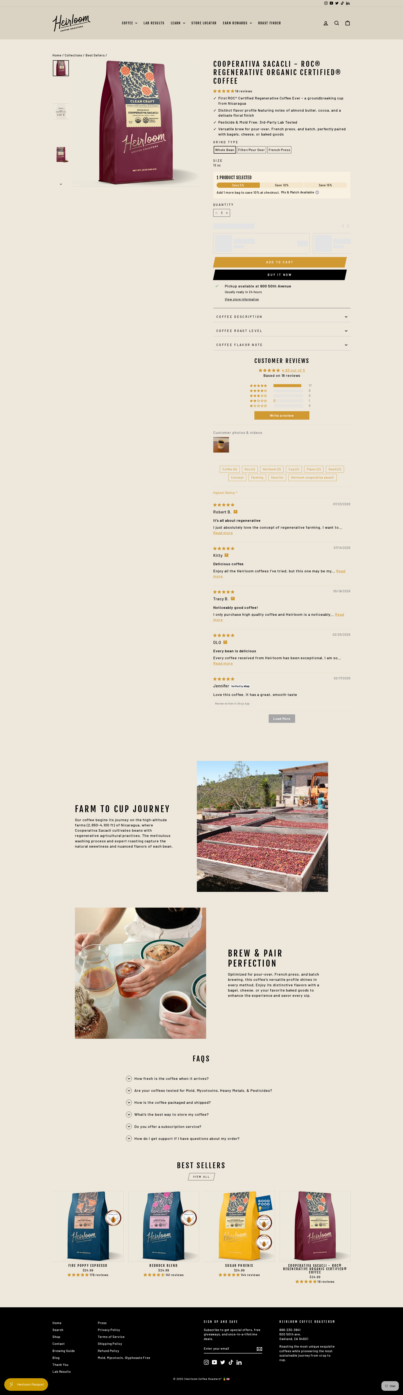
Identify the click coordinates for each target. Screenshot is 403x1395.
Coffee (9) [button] (229, 469)
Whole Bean (224, 150)
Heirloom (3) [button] (272, 469)
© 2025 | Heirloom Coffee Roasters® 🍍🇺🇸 (201, 1379)
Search (57, 1330)
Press (102, 1323)
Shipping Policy (110, 1343)
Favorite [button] (277, 477)
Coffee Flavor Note (239, 345)
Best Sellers (95, 55)
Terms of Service (111, 1337)
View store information (242, 299)
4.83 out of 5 (293, 370)
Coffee (128, 23)
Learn (176, 23)
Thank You (60, 1364)
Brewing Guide (63, 1351)
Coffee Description (239, 316)
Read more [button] (223, 532)
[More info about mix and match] (317, 192)
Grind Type (226, 142)
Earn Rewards (236, 23)
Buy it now (280, 275)
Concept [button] (237, 477)
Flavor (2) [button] (314, 469)
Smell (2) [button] (334, 469)
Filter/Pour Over (251, 150)
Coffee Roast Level (239, 331)
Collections (73, 55)
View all (201, 1176)
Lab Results (154, 23)
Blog (56, 1358)
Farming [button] (257, 477)
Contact (58, 1343)
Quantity (223, 204)
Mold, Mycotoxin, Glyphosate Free (124, 1358)
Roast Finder (269, 23)
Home (56, 55)
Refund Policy (108, 1351)
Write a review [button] (282, 415)
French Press (279, 150)
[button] (224, 91)
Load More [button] (281, 718)
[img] (223, 505)
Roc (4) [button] (250, 469)
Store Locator (204, 23)
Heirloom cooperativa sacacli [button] (312, 477)
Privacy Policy (109, 1330)
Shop (56, 1337)
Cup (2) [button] (294, 469)
